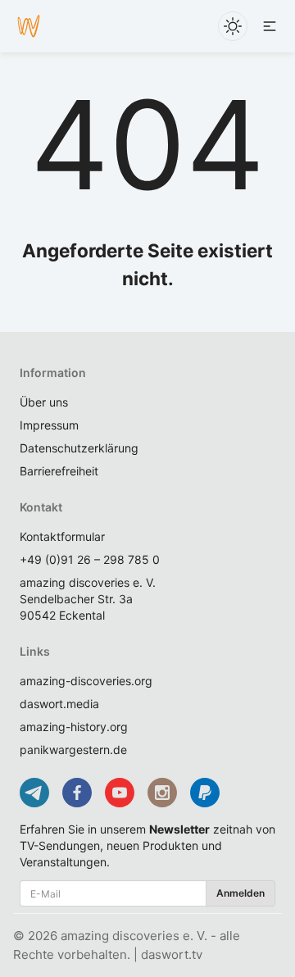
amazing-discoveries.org (86, 681)
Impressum (49, 425)
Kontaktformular (62, 536)
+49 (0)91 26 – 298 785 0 (90, 559)
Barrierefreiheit (59, 471)
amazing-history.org (74, 727)
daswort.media (59, 704)
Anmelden (240, 893)
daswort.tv (171, 954)
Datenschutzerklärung (79, 448)
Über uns (44, 402)
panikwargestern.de (73, 750)
